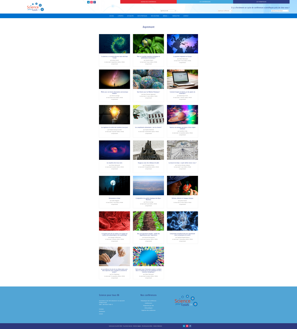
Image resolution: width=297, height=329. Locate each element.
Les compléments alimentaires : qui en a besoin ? (148, 127)
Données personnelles (147, 326)
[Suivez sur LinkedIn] (88, 2)
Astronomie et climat (114, 198)
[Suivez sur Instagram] (91, 2)
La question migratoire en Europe (182, 56)
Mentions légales (137, 326)
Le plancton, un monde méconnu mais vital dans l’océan (114, 57)
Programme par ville (148, 305)
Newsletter (175, 16)
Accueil (111, 16)
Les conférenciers (204, 1)
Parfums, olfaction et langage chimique (182, 198)
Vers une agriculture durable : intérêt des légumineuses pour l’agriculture (148, 234)
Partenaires (102, 311)
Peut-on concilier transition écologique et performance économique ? (148, 57)
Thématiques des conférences (148, 300)
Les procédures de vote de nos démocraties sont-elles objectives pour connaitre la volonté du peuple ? (114, 270)
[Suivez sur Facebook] (94, 2)
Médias (165, 16)
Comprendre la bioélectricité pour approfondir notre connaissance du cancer (182, 234)
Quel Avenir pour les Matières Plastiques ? (148, 92)
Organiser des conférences (148, 310)
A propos (120, 16)
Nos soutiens (155, 16)
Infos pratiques (142, 16)
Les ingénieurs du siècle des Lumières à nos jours (114, 127)
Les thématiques (261, 1)
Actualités (130, 16)
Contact (185, 16)
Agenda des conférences (148, 1)
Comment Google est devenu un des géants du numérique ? (182, 92)
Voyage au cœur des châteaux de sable (148, 163)
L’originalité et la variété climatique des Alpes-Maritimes (148, 198)
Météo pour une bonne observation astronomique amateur (114, 92)
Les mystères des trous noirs (114, 163)
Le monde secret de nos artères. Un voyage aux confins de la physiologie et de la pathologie (114, 234)
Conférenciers (148, 303)
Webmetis (159, 326)
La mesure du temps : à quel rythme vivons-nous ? (182, 163)
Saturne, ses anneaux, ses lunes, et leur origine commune (182, 128)
